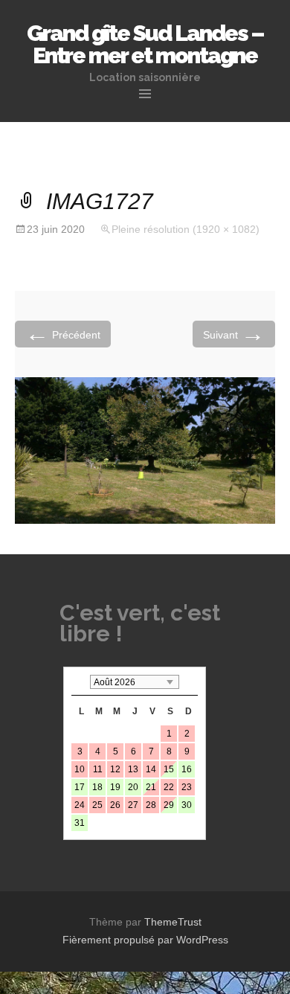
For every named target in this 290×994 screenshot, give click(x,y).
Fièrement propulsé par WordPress (145, 940)
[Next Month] (190, 682)
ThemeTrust (173, 922)
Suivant (234, 334)
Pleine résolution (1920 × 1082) (186, 229)
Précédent (62, 334)
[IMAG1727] (145, 449)
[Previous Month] (78, 682)
